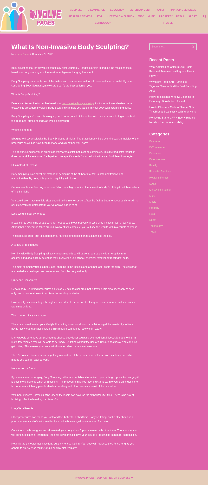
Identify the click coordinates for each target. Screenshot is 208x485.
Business (76, 9)
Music (152, 16)
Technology (102, 22)
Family (160, 9)
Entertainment (140, 9)
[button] (205, 16)
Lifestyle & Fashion (120, 16)
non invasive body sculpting (78, 103)
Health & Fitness (80, 16)
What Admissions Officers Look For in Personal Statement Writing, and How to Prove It (172, 71)
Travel (168, 22)
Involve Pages (21, 54)
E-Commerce (96, 9)
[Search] (193, 46)
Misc (141, 16)
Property (166, 16)
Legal (100, 16)
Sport (192, 16)
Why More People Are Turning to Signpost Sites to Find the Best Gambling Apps (173, 86)
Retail (180, 16)
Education (117, 9)
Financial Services (183, 9)
